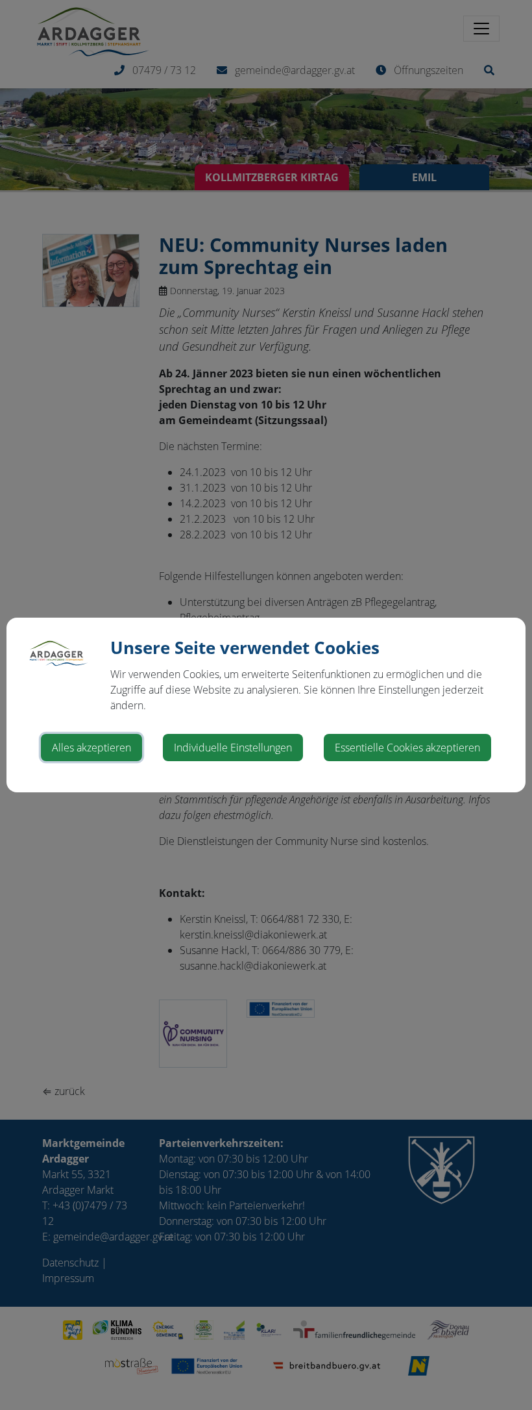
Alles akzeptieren (91, 747)
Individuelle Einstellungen (233, 747)
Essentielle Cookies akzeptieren (407, 747)
